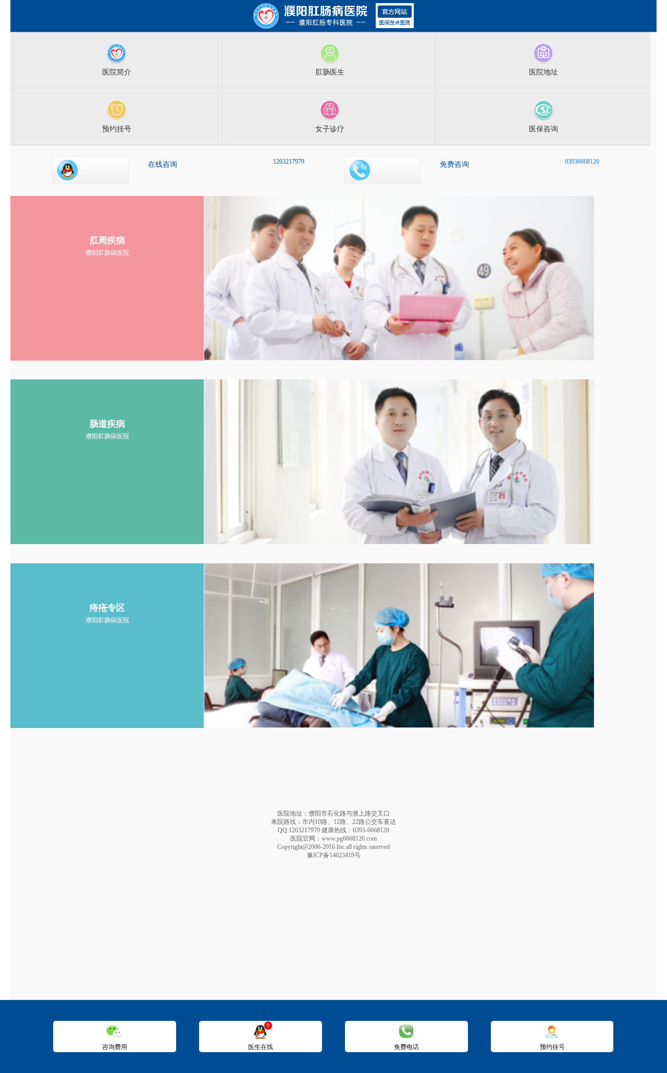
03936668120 (582, 161)
